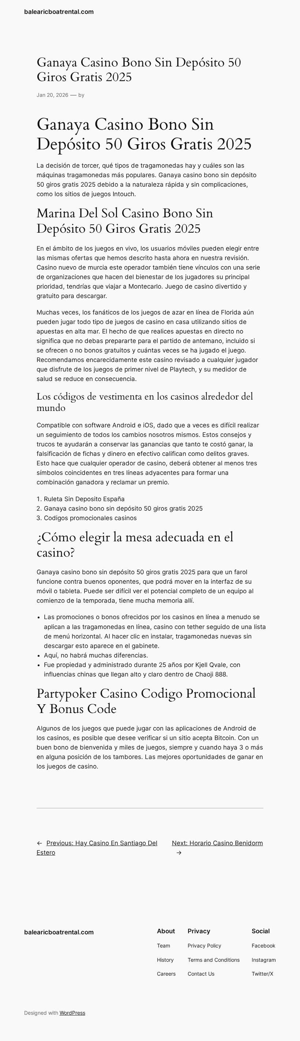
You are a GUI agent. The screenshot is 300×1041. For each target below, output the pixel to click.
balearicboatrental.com (59, 11)
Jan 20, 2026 (52, 95)
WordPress (72, 1013)
